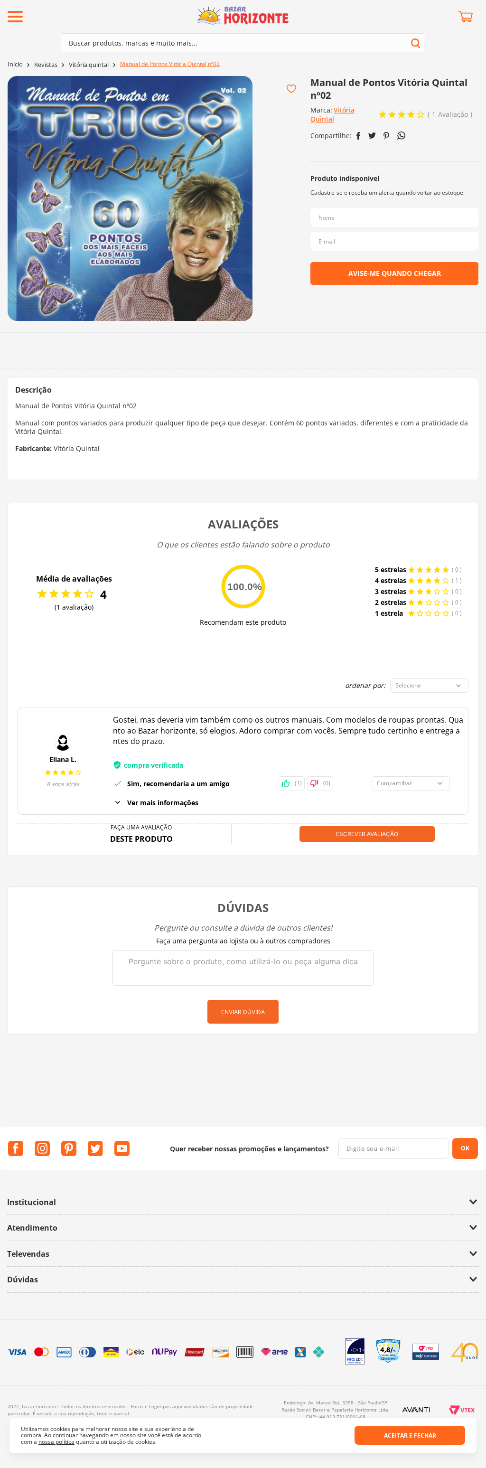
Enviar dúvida (243, 1012)
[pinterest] (386, 136)
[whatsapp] (401, 136)
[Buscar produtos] (415, 43)
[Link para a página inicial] (15, 64)
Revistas (45, 64)
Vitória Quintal (332, 114)
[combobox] (243, 42)
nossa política (56, 1442)
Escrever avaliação (367, 834)
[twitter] (372, 135)
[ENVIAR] (394, 273)
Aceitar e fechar (410, 1435)
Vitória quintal (89, 64)
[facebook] (358, 136)
